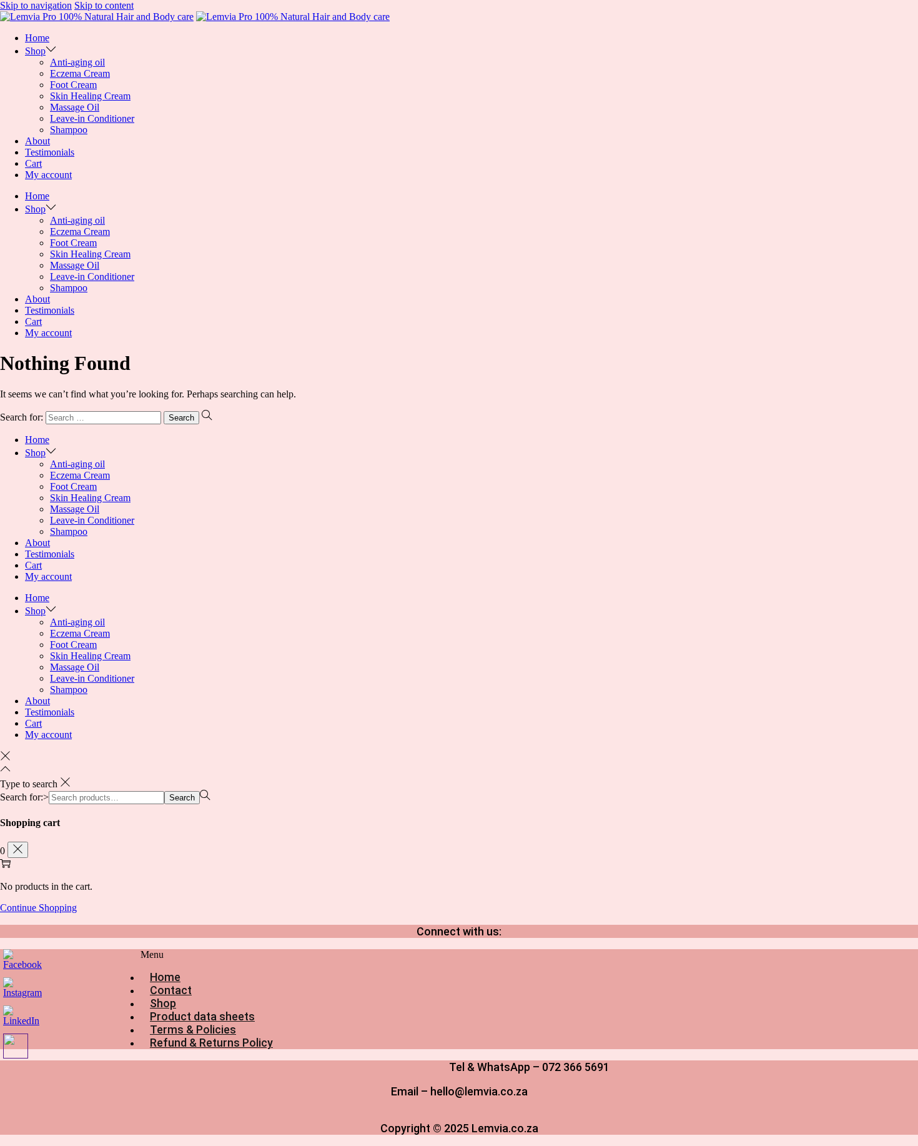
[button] (312, 954)
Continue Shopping (38, 907)
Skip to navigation (36, 5)
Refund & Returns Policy (211, 1042)
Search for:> (24, 797)
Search (182, 797)
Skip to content (104, 5)
